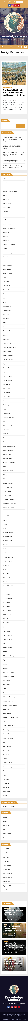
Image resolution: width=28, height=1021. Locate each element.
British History (7, 269)
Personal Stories (7, 639)
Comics (5, 298)
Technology (6, 750)
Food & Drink (6, 413)
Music (4, 590)
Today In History (7, 767)
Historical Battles (7, 454)
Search (5, 121)
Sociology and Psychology (10, 717)
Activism (5, 178)
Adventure (6, 183)
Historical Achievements (9, 446)
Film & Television (8, 376)
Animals (5, 195)
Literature (5, 524)
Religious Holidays (8, 672)
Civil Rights (6, 281)
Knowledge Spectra (14, 36)
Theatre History (7, 762)
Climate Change (7, 294)
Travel (4, 775)
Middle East (6, 565)
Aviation (5, 248)
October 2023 (6, 881)
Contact (24, 1019)
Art (3, 215)
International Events (8, 499)
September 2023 (7, 886)
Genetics (5, 433)
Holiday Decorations (8, 479)
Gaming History (7, 425)
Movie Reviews (7, 577)
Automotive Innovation (9, 244)
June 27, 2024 (9, 917)
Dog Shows (6, 318)
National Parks (7, 614)
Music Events (6, 594)
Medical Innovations (8, 557)
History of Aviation (7, 87)
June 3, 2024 (7, 98)
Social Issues (6, 709)
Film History (6, 388)
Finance (5, 401)
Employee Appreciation (9, 347)
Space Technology (8, 738)
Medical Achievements (9, 553)
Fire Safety (6, 405)
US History (6, 787)
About (12, 1019)
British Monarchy (7, 273)
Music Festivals (7, 598)
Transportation (7, 771)
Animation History (8, 203)
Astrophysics (6, 236)
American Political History (10, 191)
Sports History (7, 746)
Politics (5, 651)
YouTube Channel (6, 1019)
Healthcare (6, 442)
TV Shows (6, 783)
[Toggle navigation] (11, 47)
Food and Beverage (8, 417)
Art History (6, 220)
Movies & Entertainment (9, 586)
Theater (5, 758)
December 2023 (7, 873)
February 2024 (7, 865)
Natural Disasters (8, 618)
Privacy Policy (18, 1019)
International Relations (9, 503)
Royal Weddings (7, 684)
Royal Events (6, 680)
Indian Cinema (7, 491)
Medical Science (7, 561)
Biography (6, 257)
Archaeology (6, 207)
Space (4, 721)
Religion (5, 664)
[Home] (2, 47)
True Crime (6, 779)
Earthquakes (6, 327)
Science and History (8, 701)
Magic (4, 528)
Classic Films (6, 285)
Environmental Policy (9, 355)
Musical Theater (7, 610)
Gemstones (6, 429)
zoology (5, 795)
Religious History (8, 668)
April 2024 (6, 857)
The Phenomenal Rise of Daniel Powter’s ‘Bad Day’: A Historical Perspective (12, 146)
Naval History (6, 623)
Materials (5, 544)
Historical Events (7, 458)
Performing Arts (7, 635)
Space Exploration (8, 730)
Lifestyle (5, 520)
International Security (9, 507)
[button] (19, 47)
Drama (5, 322)
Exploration (6, 364)
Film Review (6, 396)
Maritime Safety (7, 540)
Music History (6, 602)
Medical (5, 549)
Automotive (6, 240)
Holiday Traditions (8, 483)
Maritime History (7, 536)
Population (6, 660)
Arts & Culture (7, 224)
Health (5, 438)
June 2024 (6, 849)
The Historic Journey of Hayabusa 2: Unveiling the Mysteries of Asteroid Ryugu (13, 139)
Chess (4, 277)
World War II (6, 791)
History (5, 466)
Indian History (7, 495)
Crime (4, 302)
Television (6, 754)
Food (4, 409)
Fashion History (7, 368)
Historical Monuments (9, 462)
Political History (7, 647)
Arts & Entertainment (8, 228)
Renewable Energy (8, 676)
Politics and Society (8, 655)
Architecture (6, 211)
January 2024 (6, 869)
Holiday (5, 475)
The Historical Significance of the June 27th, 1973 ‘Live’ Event (13, 963)
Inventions (6, 512)
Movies (5, 581)
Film (4, 372)
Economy (5, 335)
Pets (4, 643)
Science (5, 692)
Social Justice (7, 713)
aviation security (7, 252)
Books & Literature (8, 265)
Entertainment (7, 351)
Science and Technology (10, 705)
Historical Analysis (8, 450)
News (4, 627)
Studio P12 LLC (17, 1015)
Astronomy (6, 232)
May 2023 (5, 890)
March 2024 (6, 861)
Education (6, 339)
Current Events (7, 306)
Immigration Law (7, 487)
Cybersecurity (7, 310)
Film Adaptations (7, 380)
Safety (4, 688)
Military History (7, 573)
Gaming (5, 421)
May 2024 (5, 853)
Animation (6, 199)
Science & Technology (9, 697)
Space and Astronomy (9, 725)
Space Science (7, 734)
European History (8, 359)
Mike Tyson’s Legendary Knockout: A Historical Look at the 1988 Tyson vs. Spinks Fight (13, 154)
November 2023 (7, 877)
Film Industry (6, 392)
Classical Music (7, 289)
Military (5, 569)
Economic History (8, 331)
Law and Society (7, 516)
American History (8, 187)
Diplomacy (6, 314)
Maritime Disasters (8, 532)
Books (4, 261)
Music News (6, 606)
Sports (4, 742)
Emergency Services (9, 343)
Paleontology (6, 631)
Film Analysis (6, 384)
